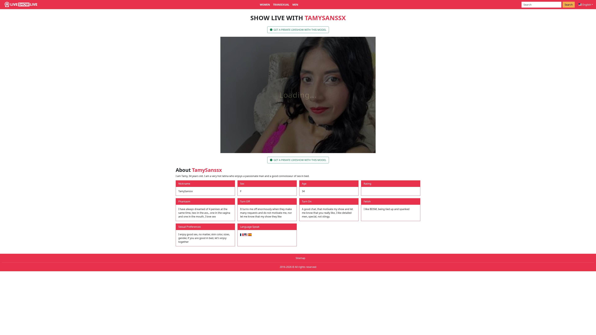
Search (569, 4)
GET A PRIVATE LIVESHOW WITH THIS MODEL (300, 29)
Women (265, 4)
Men (295, 4)
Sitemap (300, 258)
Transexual (281, 4)
